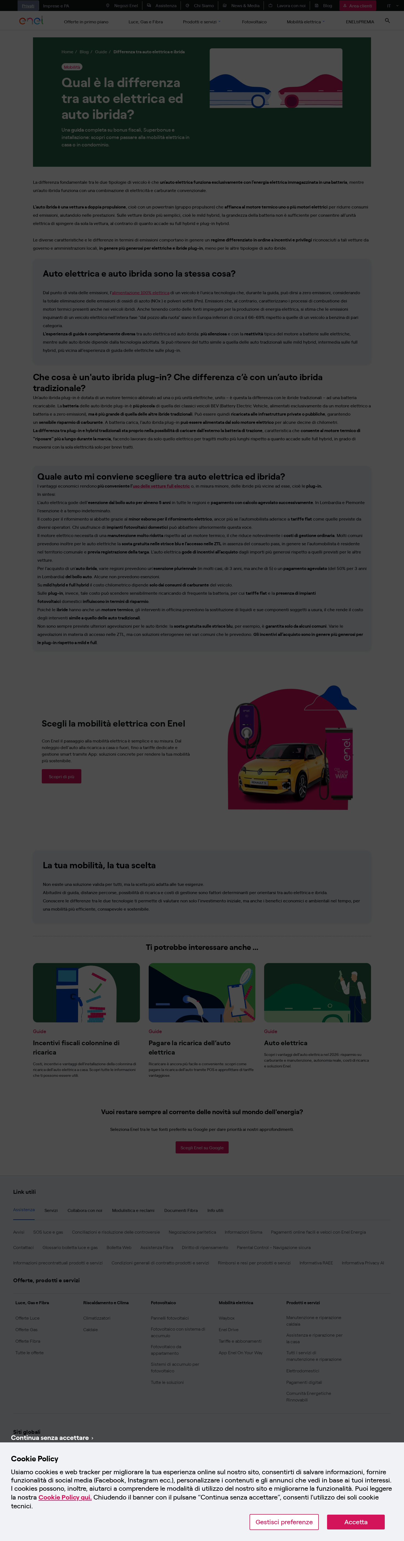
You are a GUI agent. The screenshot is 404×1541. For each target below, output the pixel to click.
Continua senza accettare (50, 1437)
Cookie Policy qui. (65, 1497)
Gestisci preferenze (284, 1522)
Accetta (356, 1522)
